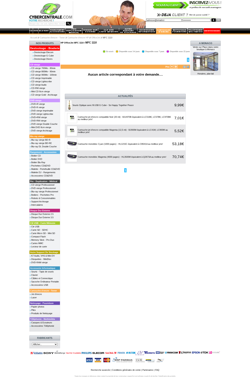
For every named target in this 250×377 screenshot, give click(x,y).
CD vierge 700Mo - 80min (43, 68)
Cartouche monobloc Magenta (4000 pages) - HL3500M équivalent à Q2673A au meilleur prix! (122, 157)
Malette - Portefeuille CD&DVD (45, 169)
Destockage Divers (43, 59)
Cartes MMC (37, 243)
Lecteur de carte (39, 246)
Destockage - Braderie (45, 48)
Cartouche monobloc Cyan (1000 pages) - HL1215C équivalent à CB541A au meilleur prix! (120, 144)
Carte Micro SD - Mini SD (43, 233)
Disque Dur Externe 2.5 (42, 214)
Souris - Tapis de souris (42, 271)
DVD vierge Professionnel (43, 188)
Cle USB (35, 226)
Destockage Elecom (43, 52)
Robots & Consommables (43, 198)
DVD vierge (35, 100)
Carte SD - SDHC (39, 230)
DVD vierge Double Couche (44, 124)
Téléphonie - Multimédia (42, 319)
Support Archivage (40, 201)
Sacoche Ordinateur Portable (45, 281)
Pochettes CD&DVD (40, 166)
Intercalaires (37, 205)
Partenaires (147, 370)
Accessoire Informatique (42, 268)
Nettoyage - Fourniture (42, 303)
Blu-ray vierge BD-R (40, 140)
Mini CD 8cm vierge (40, 91)
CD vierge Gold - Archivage (44, 95)
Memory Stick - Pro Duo (42, 240)
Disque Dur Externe (40, 210)
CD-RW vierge (38, 88)
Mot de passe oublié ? (199, 15)
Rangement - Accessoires (43, 152)
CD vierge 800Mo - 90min (43, 71)
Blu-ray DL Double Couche (44, 146)
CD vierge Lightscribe (41, 81)
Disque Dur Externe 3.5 (42, 217)
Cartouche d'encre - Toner (52, 37)
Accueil (33, 37)
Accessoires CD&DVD (42, 175)
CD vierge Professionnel (42, 185)
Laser (34, 297)
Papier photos (37, 307)
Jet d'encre (36, 294)
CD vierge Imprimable (41, 78)
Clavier (34, 275)
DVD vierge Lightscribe (42, 114)
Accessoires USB (39, 285)
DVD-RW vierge (38, 120)
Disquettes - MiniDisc (41, 259)
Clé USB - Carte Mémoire (42, 223)
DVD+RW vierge (39, 117)
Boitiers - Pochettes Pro (42, 195)
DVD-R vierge (38, 107)
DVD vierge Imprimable (42, 110)
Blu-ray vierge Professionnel (44, 191)
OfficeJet (95, 37)
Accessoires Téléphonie (42, 326)
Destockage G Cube (44, 55)
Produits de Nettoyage (41, 313)
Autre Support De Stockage (44, 252)
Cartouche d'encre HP (78, 37)
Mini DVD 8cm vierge (41, 127)
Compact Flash (38, 236)
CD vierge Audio (38, 85)
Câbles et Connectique (42, 278)
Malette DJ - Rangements (43, 172)
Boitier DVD (36, 159)
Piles (33, 310)
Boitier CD (36, 156)
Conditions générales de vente (126, 370)
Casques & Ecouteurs (41, 322)
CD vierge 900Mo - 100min (44, 75)
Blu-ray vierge (37, 136)
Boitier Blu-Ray (38, 162)
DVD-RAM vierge (39, 262)
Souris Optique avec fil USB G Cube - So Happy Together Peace (103, 105)
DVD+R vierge (38, 104)
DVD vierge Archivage (41, 130)
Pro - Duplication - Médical (43, 181)
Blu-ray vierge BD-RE (41, 143)
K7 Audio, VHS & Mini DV (43, 256)
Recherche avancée (100, 370)
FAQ (157, 370)
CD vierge (35, 64)
